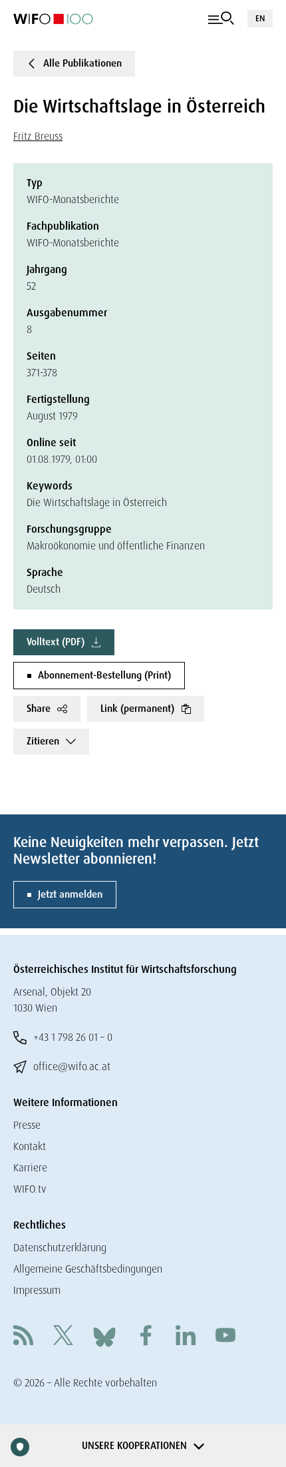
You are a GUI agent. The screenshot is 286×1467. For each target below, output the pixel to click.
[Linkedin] (186, 1337)
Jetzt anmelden (70, 894)
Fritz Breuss (38, 136)
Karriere (30, 1168)
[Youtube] (225, 1337)
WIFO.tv (30, 1189)
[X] (63, 1337)
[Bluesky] (104, 1336)
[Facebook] (146, 1337)
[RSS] (23, 1337)
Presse (27, 1125)
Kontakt (29, 1146)
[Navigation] (221, 18)
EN (260, 18)
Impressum (37, 1290)
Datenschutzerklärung (59, 1248)
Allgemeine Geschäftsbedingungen (87, 1269)
